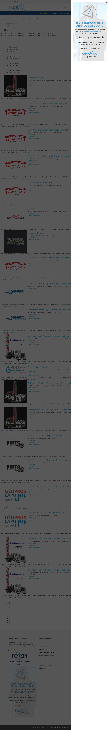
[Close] (106, 2)
